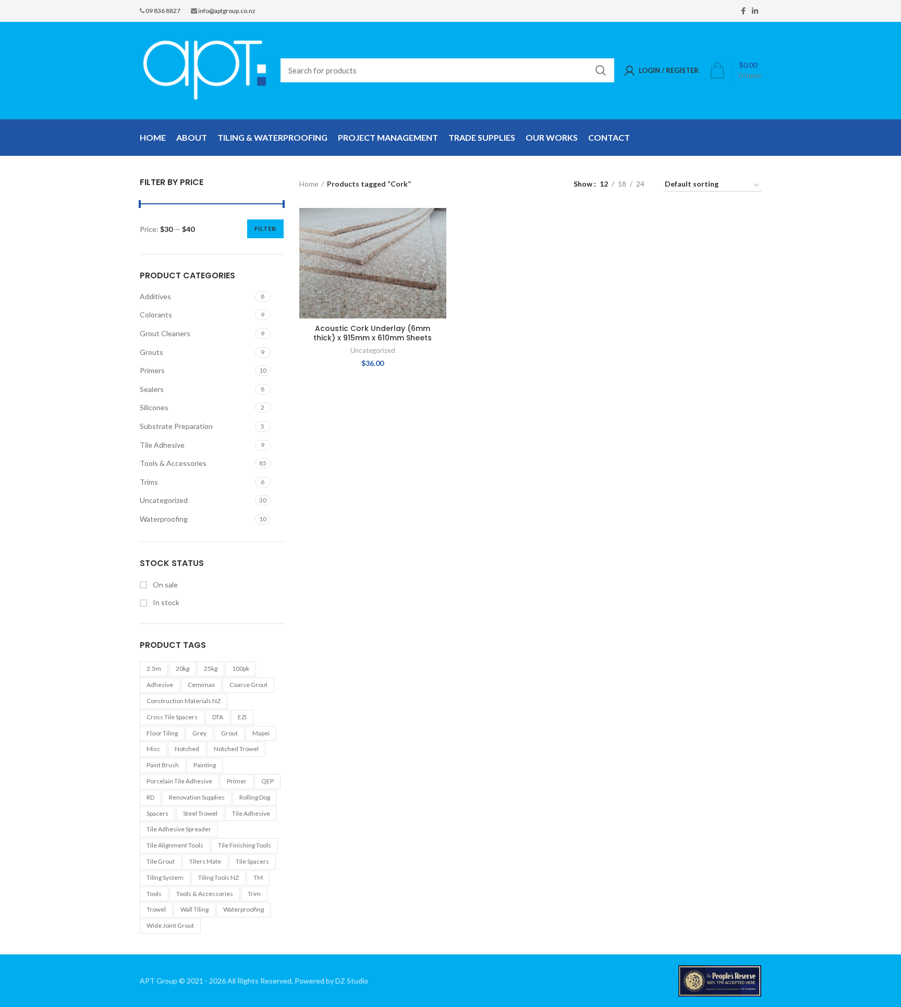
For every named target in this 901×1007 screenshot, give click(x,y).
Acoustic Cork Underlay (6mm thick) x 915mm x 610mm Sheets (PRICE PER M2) (372, 337)
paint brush (163, 765)
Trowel (156, 909)
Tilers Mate (205, 861)
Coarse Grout (248, 685)
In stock (165, 602)
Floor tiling (162, 733)
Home (309, 183)
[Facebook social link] (743, 11)
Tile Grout (161, 861)
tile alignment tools (175, 845)
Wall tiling (194, 909)
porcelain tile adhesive (179, 781)
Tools (154, 894)
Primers (152, 370)
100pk (240, 668)
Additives (155, 296)
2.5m (154, 668)
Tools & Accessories (173, 463)
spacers (157, 813)
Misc (153, 749)
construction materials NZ (184, 701)
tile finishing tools (244, 845)
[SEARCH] (600, 70)
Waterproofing (164, 518)
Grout (229, 733)
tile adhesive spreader (179, 829)
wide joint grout (170, 925)
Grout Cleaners (165, 333)
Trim (254, 894)
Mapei (261, 733)
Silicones (154, 407)
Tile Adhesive (162, 444)
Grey (199, 733)
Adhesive (160, 685)
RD (150, 797)
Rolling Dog (254, 797)
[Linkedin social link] (755, 11)
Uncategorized (164, 500)
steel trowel (200, 813)
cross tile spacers (172, 717)
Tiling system (165, 877)
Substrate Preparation (176, 426)
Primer (237, 781)
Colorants (156, 314)
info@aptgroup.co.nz (226, 11)
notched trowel (236, 749)
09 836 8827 (162, 11)
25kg (210, 668)
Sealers (152, 389)
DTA (217, 717)
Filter (265, 228)
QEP (267, 781)
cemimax (201, 685)
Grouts (151, 352)
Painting (204, 765)
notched (187, 749)
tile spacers (252, 861)
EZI (242, 717)
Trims (149, 481)
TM (258, 877)
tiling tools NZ (218, 877)
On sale (164, 584)
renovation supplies (197, 797)
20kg (182, 668)
